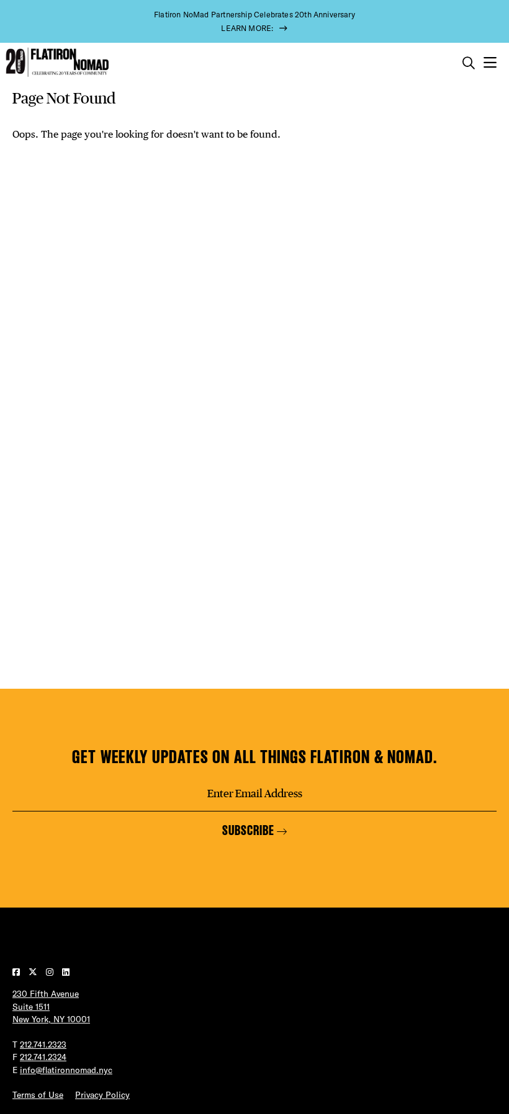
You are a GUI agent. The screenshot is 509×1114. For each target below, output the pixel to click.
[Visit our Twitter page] (34, 972)
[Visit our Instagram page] (51, 972)
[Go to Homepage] (56, 62)
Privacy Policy (102, 1094)
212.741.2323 (43, 1044)
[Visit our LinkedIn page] (66, 972)
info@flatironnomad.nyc (66, 1070)
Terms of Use (37, 1094)
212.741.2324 (43, 1057)
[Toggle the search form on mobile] (468, 63)
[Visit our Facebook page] (17, 972)
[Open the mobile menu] (490, 63)
